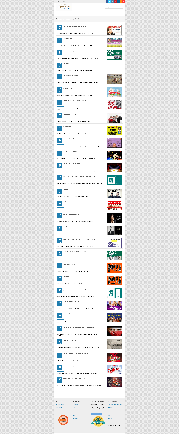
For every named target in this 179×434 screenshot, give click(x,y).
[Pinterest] (115, 1)
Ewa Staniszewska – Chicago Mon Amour (76, 139)
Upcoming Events (60, 404)
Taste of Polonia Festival (61, 412)
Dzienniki (66, 276)
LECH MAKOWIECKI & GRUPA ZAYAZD (74, 101)
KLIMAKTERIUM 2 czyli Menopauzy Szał (75, 353)
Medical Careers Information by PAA (74, 252)
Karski (65, 227)
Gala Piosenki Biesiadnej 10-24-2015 (74, 26)
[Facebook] (107, 1)
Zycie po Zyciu (67, 38)
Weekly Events (59, 407)
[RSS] (121, 1)
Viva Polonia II (67, 126)
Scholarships (111, 412)
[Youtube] (123, 1)
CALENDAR (58, 1)
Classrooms (76, 418)
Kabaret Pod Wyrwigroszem (72, 314)
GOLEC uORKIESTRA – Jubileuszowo (74, 378)
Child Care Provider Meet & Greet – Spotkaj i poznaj (79, 239)
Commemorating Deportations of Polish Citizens (78, 327)
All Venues (75, 404)
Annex (74, 410)
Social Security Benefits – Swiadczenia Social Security (80, 176)
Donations (110, 407)
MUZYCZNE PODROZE (70, 151)
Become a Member (112, 410)
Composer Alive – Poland (71, 214)
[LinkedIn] (118, 1)
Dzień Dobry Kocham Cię (71, 301)
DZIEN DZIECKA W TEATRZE (71, 164)
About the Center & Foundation (115, 404)
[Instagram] (112, 1)
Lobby (74, 415)
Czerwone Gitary (68, 366)
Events (64, 1)
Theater (75, 407)
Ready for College (69, 51)
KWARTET (66, 63)
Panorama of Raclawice (70, 75)
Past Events (58, 410)
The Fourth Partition (69, 340)
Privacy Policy (111, 415)
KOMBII (65, 189)
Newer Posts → (119, 391)
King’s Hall (75, 412)
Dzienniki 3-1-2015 (69, 264)
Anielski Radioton (68, 88)
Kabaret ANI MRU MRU (70, 114)
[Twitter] (109, 1)
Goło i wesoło (67, 202)
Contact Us (110, 418)
